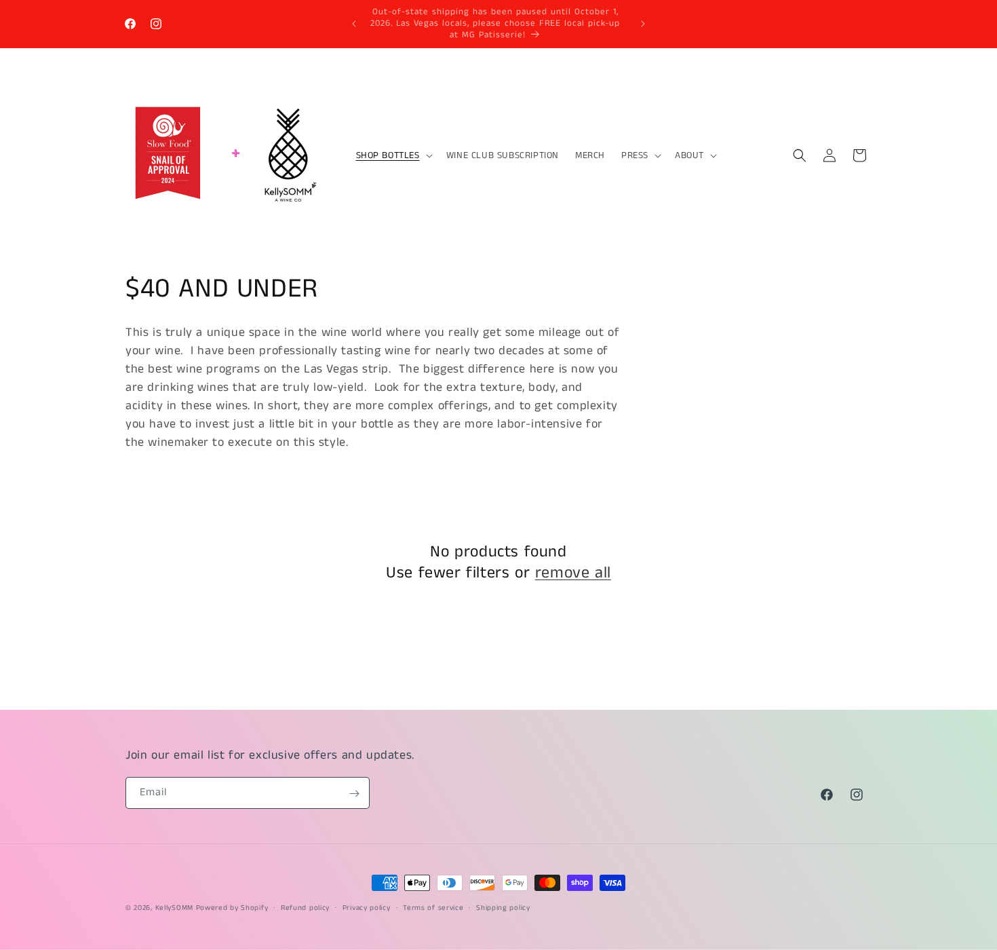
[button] (393, 155)
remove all (573, 573)
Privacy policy (367, 907)
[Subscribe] (354, 794)
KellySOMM (174, 907)
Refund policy (305, 907)
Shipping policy (503, 907)
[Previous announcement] (354, 24)
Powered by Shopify (232, 907)
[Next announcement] (643, 24)
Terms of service (433, 907)
